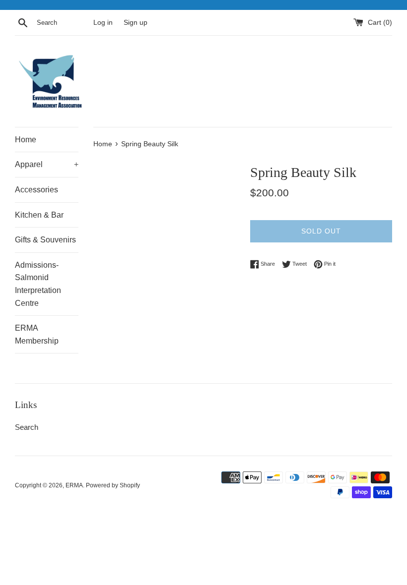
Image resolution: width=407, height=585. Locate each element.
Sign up (135, 22)
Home (25, 139)
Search (26, 427)
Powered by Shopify (113, 485)
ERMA (74, 485)
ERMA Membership (37, 334)
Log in (103, 22)
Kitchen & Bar (39, 215)
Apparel (46, 164)
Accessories (36, 189)
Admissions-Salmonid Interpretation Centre (38, 284)
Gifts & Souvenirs (45, 239)
